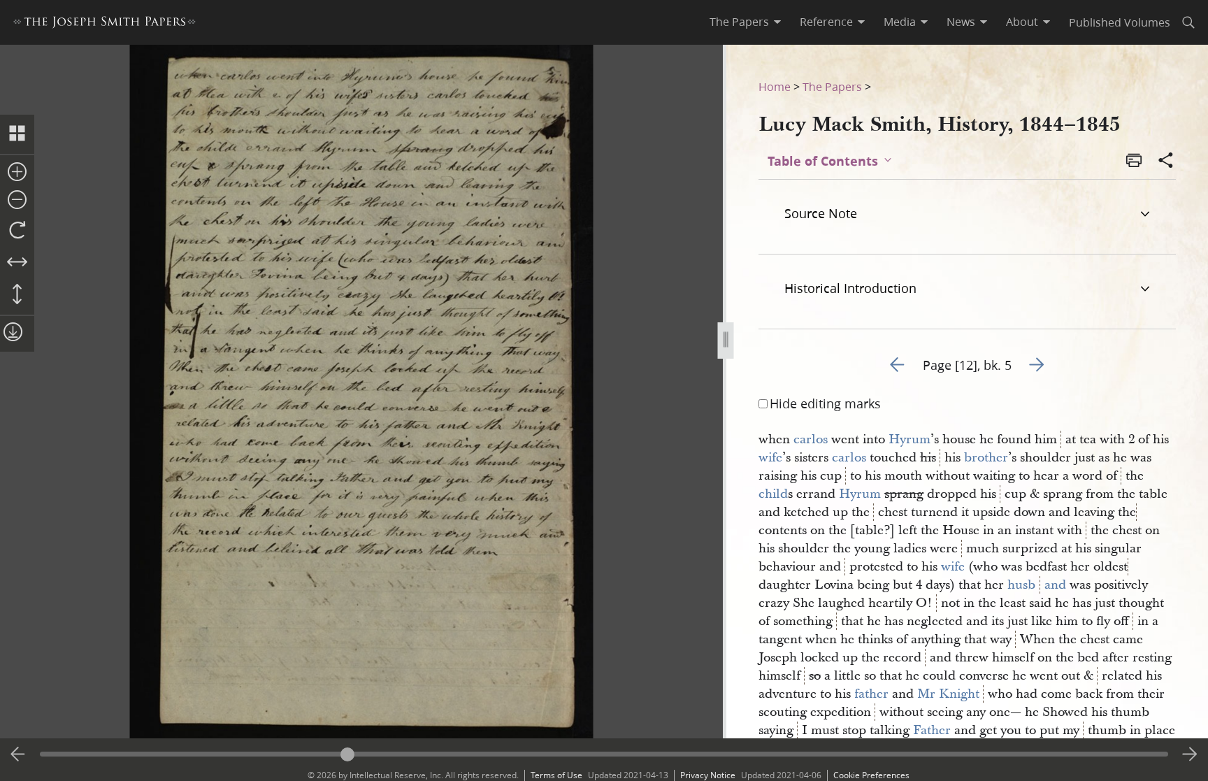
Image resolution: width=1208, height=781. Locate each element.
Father (932, 730)
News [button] (961, 21)
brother (986, 457)
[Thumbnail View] (17, 134)
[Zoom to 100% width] (17, 263)
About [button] (1022, 21)
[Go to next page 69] (1190, 754)
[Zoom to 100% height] (17, 295)
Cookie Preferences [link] (871, 775)
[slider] (604, 754)
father (871, 694)
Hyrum (909, 439)
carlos (810, 439)
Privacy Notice (707, 775)
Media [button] (900, 21)
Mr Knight (948, 694)
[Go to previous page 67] (18, 754)
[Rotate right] (17, 230)
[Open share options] (1166, 161)
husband (1036, 585)
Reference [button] (826, 21)
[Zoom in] (17, 173)
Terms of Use (556, 775)
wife (770, 457)
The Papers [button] (739, 21)
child (773, 494)
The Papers (832, 86)
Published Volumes (1119, 22)
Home (774, 86)
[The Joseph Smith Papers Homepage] (104, 24)
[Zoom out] (17, 200)
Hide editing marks (825, 403)
